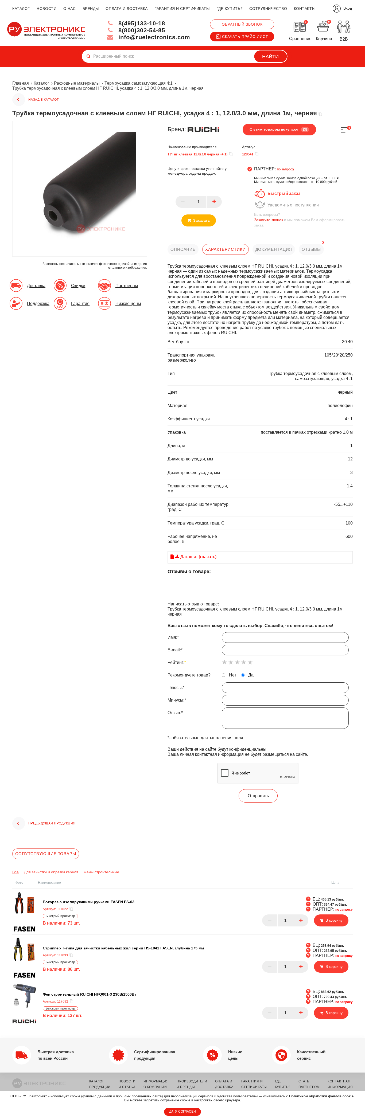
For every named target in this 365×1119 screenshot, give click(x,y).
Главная (20, 83)
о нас (69, 8)
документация (273, 249)
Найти (270, 56)
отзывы (311, 249)
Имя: (173, 637)
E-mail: (175, 649)
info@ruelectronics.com (153, 37)
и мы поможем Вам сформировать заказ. (299, 219)
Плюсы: (176, 687)
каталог (21, 8)
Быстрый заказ (283, 193)
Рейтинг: (177, 662)
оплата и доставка (127, 8)
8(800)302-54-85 (141, 30)
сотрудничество (268, 8)
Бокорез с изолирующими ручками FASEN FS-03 (88, 902)
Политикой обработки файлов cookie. (322, 1096)
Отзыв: (175, 712)
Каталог (41, 83)
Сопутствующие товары (45, 853)
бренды (91, 8)
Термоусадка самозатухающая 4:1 (138, 83)
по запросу (285, 169)
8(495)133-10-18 (141, 23)
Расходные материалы (77, 83)
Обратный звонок (242, 24)
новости (46, 8)
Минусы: (177, 700)
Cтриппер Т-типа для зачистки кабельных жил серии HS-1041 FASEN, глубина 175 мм (123, 948)
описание (183, 249)
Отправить (258, 795)
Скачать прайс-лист (245, 36)
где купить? (229, 8)
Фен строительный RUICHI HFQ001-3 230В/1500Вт (89, 994)
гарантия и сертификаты (181, 8)
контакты (304, 8)
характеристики (225, 249)
